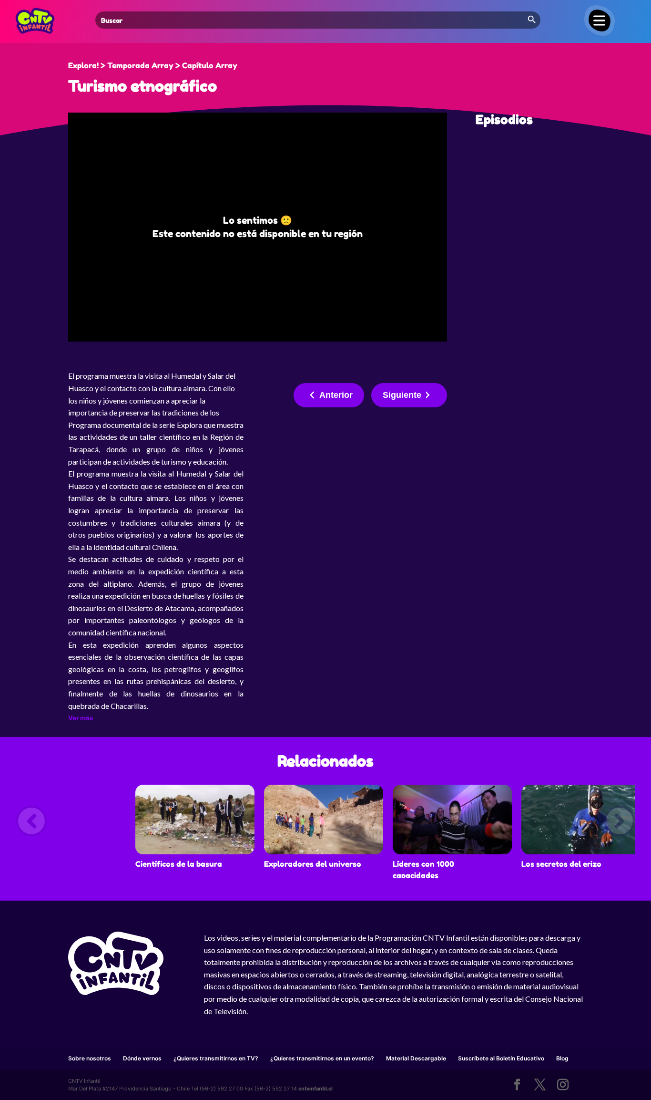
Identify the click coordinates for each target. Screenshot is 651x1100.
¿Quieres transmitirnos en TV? (215, 1058)
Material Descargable (416, 1058)
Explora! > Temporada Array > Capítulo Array (152, 65)
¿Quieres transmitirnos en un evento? (322, 1058)
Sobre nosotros (89, 1058)
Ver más (80, 718)
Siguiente (402, 395)
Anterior (336, 395)
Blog (562, 1058)
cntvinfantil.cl (315, 1088)
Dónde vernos (142, 1058)
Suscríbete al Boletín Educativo (501, 1058)
